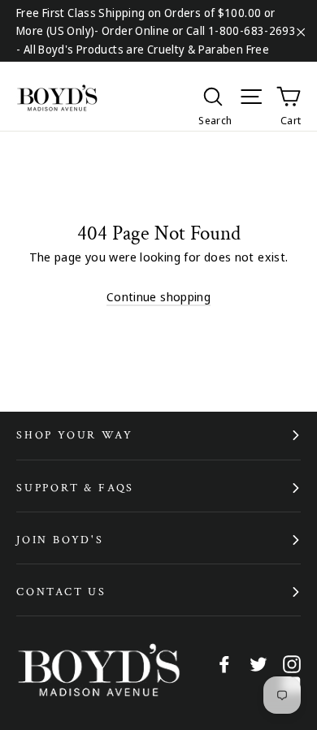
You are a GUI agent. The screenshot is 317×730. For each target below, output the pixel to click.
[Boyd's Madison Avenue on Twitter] (258, 663)
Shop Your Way (74, 435)
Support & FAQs (75, 488)
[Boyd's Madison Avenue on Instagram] (292, 663)
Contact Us (61, 592)
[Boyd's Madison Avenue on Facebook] (224, 663)
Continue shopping (158, 296)
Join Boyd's (60, 540)
